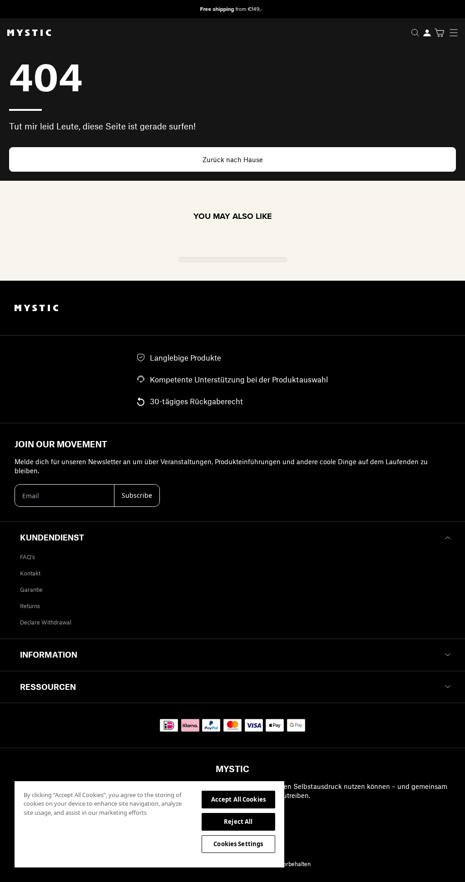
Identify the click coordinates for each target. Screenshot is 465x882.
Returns (30, 605)
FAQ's (27, 556)
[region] (149, 823)
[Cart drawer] (439, 32)
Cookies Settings (238, 844)
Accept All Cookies (238, 799)
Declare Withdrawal (45, 622)
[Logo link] (25, 32)
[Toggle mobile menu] (456, 32)
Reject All (238, 822)
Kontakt (30, 573)
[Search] (415, 32)
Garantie (31, 589)
